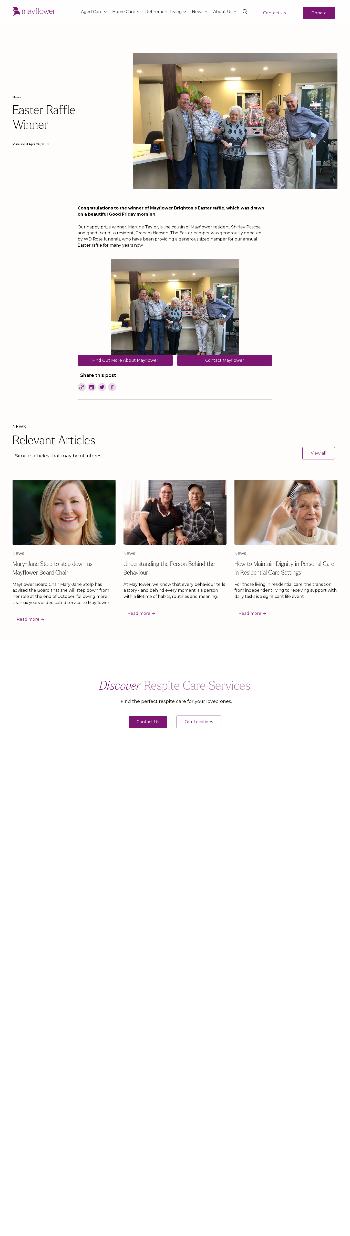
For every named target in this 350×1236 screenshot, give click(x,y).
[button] (92, 12)
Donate (319, 13)
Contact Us (274, 13)
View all (318, 453)
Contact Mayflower (224, 360)
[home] (34, 12)
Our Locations (199, 721)
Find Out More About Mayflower (125, 360)
